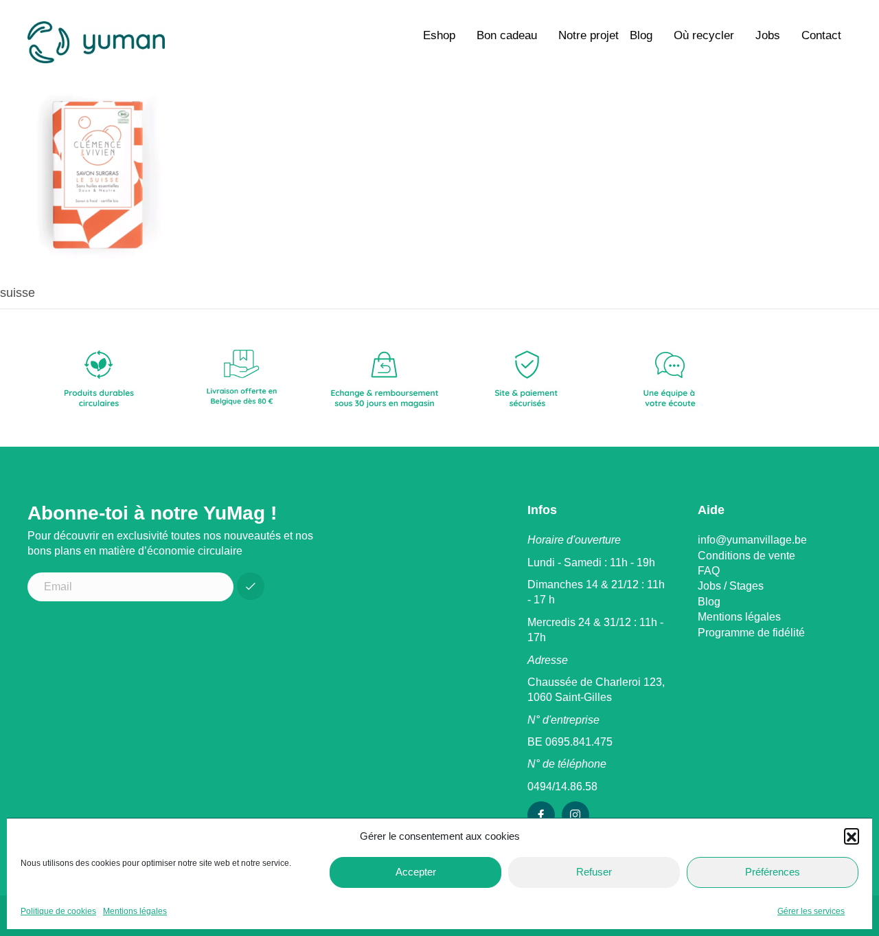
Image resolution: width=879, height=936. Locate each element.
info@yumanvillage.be (752, 540)
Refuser (594, 872)
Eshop (439, 35)
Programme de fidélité (751, 632)
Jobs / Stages (731, 586)
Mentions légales (135, 911)
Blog (641, 35)
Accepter (416, 872)
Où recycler (704, 35)
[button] (851, 836)
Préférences (772, 872)
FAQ (709, 571)
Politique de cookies (58, 911)
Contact (821, 35)
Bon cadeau (507, 35)
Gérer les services (811, 911)
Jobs (767, 35)
